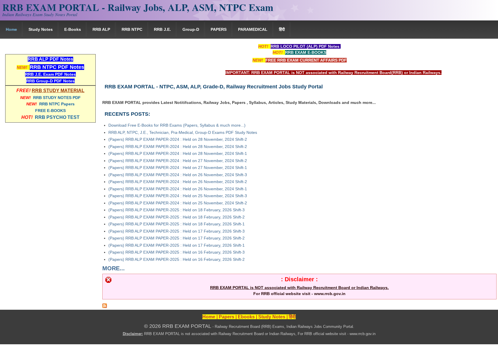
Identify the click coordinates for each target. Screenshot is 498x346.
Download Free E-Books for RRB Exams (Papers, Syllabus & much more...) (177, 125)
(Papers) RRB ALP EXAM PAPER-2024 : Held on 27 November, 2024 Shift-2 (177, 160)
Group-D (190, 29)
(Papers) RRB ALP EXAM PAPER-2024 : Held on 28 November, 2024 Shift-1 (177, 153)
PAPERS (219, 29)
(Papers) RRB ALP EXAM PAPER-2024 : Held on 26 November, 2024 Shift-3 (177, 174)
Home (11, 29)
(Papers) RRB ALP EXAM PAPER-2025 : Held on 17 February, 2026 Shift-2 (176, 238)
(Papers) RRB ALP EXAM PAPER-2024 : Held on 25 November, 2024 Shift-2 (177, 203)
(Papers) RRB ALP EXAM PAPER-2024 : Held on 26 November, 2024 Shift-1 (177, 189)
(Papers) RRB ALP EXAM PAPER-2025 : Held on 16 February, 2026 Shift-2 (176, 259)
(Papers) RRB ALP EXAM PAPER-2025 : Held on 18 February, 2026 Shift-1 (176, 224)
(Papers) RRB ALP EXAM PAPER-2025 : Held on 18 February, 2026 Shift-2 (176, 217)
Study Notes (41, 29)
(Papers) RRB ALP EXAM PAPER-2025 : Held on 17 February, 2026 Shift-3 (176, 231)
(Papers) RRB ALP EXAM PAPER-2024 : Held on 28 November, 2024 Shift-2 (177, 139)
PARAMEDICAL (252, 29)
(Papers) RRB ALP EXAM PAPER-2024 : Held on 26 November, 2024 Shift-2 (177, 181)
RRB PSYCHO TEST (57, 117)
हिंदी (282, 29)
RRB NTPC (132, 29)
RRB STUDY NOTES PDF (57, 97)
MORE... (113, 268)
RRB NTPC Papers (57, 104)
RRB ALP (101, 29)
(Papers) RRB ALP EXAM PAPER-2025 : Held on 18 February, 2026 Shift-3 (176, 210)
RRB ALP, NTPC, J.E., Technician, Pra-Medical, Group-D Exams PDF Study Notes (182, 132)
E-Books (72, 29)
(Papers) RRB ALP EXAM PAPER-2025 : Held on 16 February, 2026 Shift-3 (176, 252)
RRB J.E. (162, 29)
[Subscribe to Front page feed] (104, 306)
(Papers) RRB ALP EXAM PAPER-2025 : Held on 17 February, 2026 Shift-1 (176, 245)
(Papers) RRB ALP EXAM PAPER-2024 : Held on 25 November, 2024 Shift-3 (177, 195)
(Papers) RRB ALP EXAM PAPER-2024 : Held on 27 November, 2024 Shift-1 (177, 167)
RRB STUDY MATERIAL (58, 90)
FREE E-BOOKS (50, 110)
